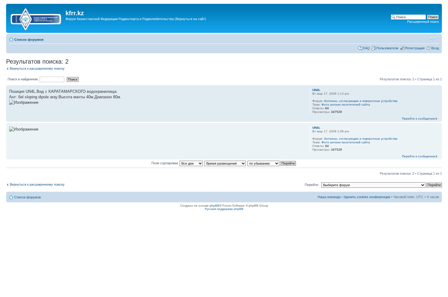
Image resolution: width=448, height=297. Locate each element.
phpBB (214, 205)
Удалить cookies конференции (366, 197)
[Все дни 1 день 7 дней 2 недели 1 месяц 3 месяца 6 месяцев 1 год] (191, 163)
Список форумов (29, 39)
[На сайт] (37, 18)
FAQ (366, 48)
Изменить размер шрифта (434, 38)
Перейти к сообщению (418, 118)
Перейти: (312, 185)
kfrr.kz (75, 13)
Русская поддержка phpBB (224, 209)
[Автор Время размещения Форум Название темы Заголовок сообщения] (225, 163)
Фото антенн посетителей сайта (346, 104)
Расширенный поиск (423, 21)
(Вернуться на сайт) (190, 19)
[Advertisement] (176, 28)
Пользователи (387, 48)
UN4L (316, 90)
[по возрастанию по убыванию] (272, 163)
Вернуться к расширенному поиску (37, 68)
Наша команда (329, 197)
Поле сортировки (164, 163)
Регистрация (415, 48)
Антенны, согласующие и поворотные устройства (360, 101)
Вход (435, 48)
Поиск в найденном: (24, 79)
